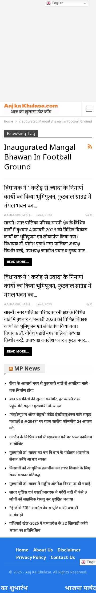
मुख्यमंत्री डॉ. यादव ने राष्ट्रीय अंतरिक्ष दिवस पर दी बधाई (49, 483)
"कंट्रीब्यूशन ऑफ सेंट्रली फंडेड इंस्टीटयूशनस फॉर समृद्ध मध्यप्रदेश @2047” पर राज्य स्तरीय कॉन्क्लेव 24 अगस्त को (50, 421)
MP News (27, 368)
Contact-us (63, 557)
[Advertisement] (48, 51)
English (57, 3)
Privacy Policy (31, 557)
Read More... (18, 262)
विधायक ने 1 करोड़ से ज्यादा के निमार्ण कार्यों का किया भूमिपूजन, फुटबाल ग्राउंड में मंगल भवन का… (47, 197)
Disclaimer (69, 550)
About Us (43, 550)
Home (22, 550)
